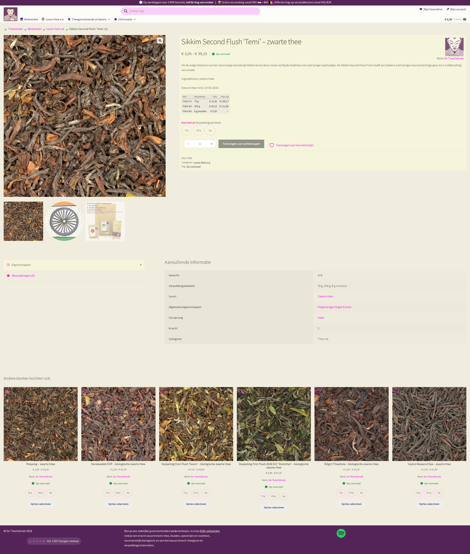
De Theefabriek (454, 58)
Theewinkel (15, 29)
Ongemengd (325, 307)
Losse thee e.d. (55, 19)
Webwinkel (31, 19)
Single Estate (343, 307)
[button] (160, 40)
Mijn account (458, 9)
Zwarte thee (325, 296)
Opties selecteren (41, 504)
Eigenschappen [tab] (21, 265)
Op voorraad (193, 166)
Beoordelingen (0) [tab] (23, 275)
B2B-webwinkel (210, 531)
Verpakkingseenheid (208, 122)
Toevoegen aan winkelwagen (241, 143)
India (321, 317)
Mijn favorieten (433, 9)
